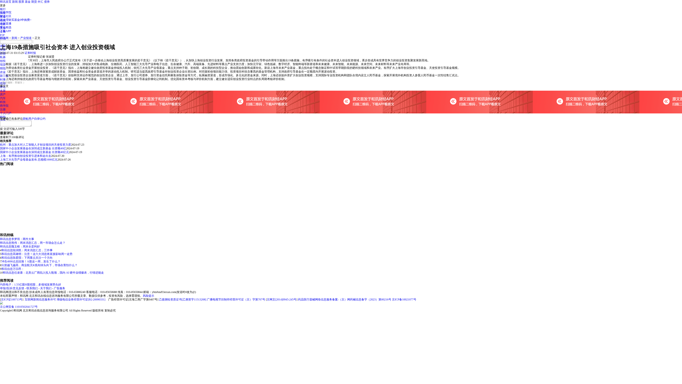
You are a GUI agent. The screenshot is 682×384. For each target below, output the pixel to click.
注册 (3, 109)
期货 (34, 1)
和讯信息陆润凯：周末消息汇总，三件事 (27, 250)
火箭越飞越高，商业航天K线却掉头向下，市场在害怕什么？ (39, 265)
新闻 (15, 1)
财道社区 (5, 16)
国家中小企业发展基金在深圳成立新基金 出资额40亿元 (34, 152)
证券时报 (30, 52)
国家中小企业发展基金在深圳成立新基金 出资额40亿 (33, 148)
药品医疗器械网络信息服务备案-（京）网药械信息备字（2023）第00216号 (344, 299)
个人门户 (5, 113)
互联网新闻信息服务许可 (40, 299)
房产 (3, 94)
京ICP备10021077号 (404, 299)
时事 (3, 79)
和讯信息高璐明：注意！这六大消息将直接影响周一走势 (36, 253)
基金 (28, 1)
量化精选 (5, 27)
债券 (47, 1)
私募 (3, 57)
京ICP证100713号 (11, 299)
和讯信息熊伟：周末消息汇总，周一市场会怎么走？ (32, 242)
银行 (3, 9)
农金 (3, 72)
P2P (2, 35)
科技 (3, 101)
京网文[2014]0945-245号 (281, 299)
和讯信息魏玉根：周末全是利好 (20, 246)
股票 (21, 1)
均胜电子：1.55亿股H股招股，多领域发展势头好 (30, 284)
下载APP (5, 31)
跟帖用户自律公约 (34, 118)
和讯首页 (5, 1)
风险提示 (148, 295)
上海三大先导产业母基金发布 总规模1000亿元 (29, 159)
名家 (3, 90)
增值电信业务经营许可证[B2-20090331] (81, 299)
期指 (3, 68)
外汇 (40, 1)
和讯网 (4, 37)
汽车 (3, 98)
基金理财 (5, 19)
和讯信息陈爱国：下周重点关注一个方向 (27, 257)
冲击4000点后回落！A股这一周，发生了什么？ (30, 261)
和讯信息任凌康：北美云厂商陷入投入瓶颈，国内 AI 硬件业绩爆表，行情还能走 (53, 272)
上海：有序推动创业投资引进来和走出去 (25, 155)
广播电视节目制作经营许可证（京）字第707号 (236, 299)
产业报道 (26, 37)
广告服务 (59, 288)
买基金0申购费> (21, 19)
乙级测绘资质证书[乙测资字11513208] (182, 299)
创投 (3, 60)
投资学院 (5, 12)
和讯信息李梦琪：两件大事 (17, 239)
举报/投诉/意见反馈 (12, 288)
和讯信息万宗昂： (12, 268)
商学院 (4, 105)
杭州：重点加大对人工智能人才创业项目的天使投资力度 (35, 144)
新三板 (4, 75)
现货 (3, 64)
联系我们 (32, 288)
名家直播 (5, 23)
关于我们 (46, 288)
